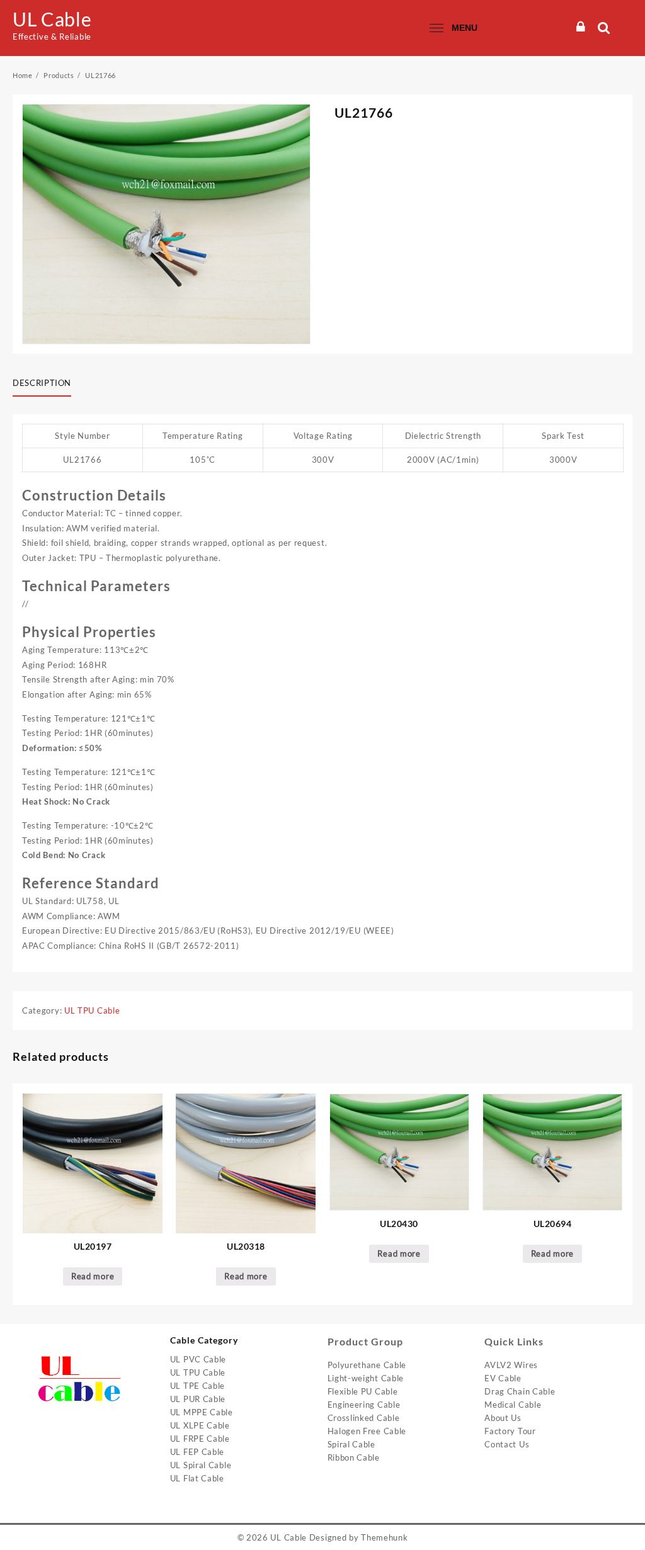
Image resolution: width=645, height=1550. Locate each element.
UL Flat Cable (197, 1478)
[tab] (47, 384)
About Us (503, 1418)
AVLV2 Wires (511, 1365)
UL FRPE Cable (200, 1439)
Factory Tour (509, 1431)
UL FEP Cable (197, 1452)
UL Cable (52, 19)
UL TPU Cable (92, 1010)
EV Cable (503, 1378)
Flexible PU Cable (363, 1391)
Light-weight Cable (366, 1378)
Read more (92, 1276)
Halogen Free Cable (367, 1431)
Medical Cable (512, 1405)
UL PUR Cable (197, 1399)
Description (42, 383)
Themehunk (384, 1537)
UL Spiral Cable (201, 1465)
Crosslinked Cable (364, 1418)
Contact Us (506, 1444)
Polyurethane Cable (367, 1365)
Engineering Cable (364, 1405)
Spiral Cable (351, 1444)
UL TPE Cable (197, 1386)
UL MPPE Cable (201, 1412)
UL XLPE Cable (200, 1425)
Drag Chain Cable (519, 1391)
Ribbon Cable (354, 1457)
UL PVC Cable (198, 1359)
